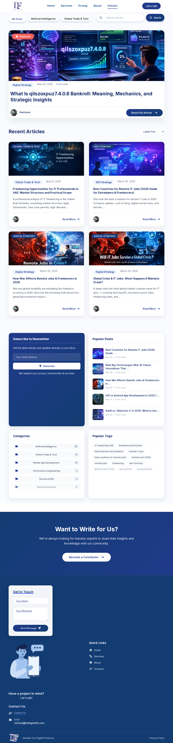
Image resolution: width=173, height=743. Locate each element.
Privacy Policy (157, 738)
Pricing (82, 5)
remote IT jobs (136, 451)
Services (66, 5)
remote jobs (101, 463)
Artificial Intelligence (43, 18)
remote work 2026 (141, 457)
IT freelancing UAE (104, 445)
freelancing (118, 463)
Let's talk (151, 6)
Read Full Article (141, 112)
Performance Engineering (55, 470)
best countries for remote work (110, 457)
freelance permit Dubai (130, 445)
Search (157, 17)
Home (51, 5)
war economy (136, 463)
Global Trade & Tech (76, 18)
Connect (99, 668)
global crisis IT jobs (104, 469)
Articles (112, 5)
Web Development (57, 487)
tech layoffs (126, 469)
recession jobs (144, 469)
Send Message (28, 628)
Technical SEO (58, 479)
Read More (69, 219)
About (97, 5)
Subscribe (49, 366)
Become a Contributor (84, 557)
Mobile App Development (55, 462)
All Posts (17, 19)
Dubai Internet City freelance (109, 451)
